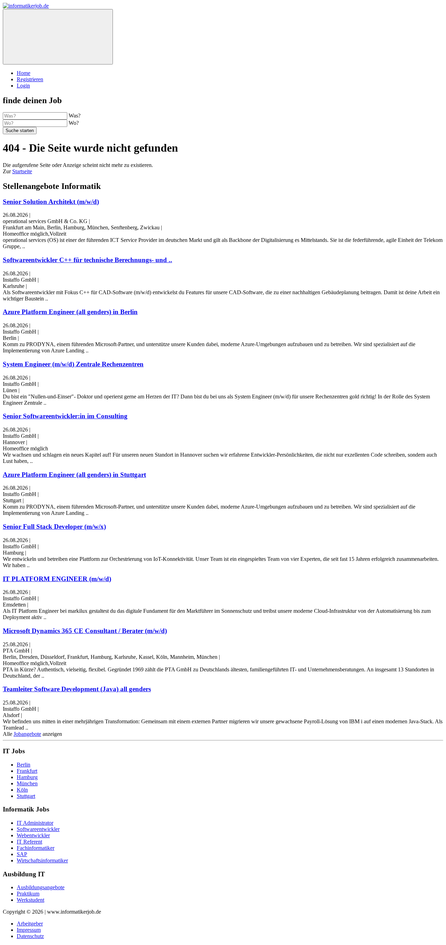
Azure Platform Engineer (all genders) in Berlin (70, 311)
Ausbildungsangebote (40, 887)
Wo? (74, 123)
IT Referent (29, 842)
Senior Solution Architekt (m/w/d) (51, 201)
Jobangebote (27, 734)
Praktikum (28, 894)
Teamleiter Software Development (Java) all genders (77, 689)
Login (23, 86)
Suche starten (20, 130)
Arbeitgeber (30, 924)
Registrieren (30, 79)
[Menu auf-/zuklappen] (58, 36)
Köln (22, 790)
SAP (22, 854)
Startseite (22, 171)
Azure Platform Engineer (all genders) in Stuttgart (74, 474)
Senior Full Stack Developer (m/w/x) (54, 526)
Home (23, 73)
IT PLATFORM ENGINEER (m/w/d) (57, 578)
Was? (74, 116)
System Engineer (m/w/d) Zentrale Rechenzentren (73, 364)
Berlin (23, 765)
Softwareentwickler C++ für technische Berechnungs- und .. (87, 260)
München (27, 783)
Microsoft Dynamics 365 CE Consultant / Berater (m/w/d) (85, 630)
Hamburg (27, 777)
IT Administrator (35, 823)
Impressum (29, 930)
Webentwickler (33, 835)
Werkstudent (30, 900)
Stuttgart (26, 796)
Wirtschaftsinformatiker (42, 860)
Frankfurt (27, 771)
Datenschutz (30, 936)
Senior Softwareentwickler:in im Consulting (65, 416)
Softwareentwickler (38, 829)
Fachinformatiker (35, 848)
